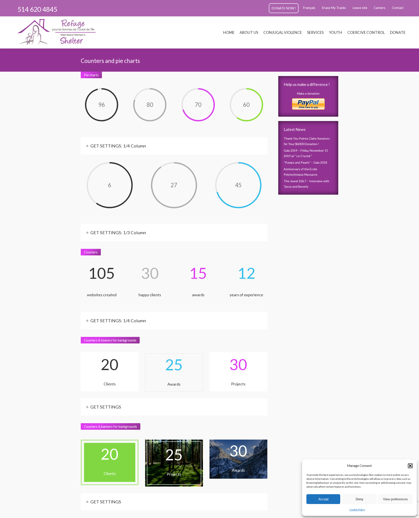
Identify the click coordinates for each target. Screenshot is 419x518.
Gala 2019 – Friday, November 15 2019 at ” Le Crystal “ (306, 153)
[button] (410, 466)
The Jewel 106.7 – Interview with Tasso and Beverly (306, 183)
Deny (359, 499)
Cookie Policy (357, 509)
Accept (323, 499)
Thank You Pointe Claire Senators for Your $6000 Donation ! (307, 141)
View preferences (395, 499)
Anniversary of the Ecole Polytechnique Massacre (300, 171)
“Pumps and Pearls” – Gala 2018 (305, 162)
